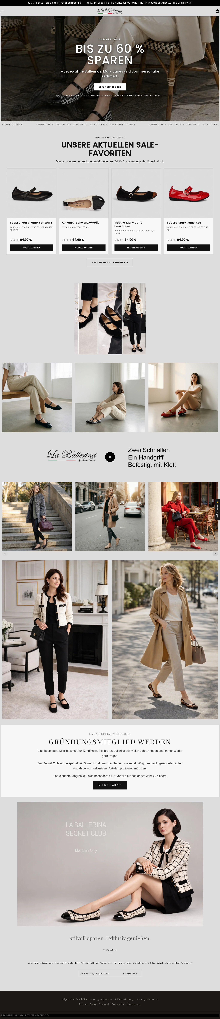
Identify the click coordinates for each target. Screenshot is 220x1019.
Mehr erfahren (110, 785)
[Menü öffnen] (5, 11)
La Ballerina (10, 1015)
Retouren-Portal (87, 1004)
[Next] (215, 553)
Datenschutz (119, 1004)
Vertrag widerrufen (147, 999)
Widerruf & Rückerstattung (119, 999)
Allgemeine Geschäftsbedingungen (82, 999)
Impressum (135, 1004)
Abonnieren (130, 973)
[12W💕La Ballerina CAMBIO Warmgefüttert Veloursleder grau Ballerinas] (37, 516)
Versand (104, 1004)
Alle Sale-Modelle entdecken (110, 262)
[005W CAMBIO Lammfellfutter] (110, 516)
